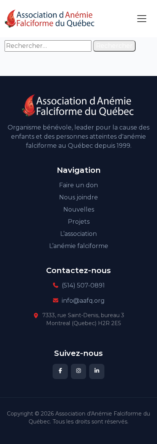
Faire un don (78, 185)
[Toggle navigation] (141, 18)
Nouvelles (78, 209)
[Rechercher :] (48, 46)
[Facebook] (60, 371)
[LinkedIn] (96, 371)
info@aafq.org (83, 300)
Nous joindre (78, 197)
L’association (78, 233)
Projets (79, 221)
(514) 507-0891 (83, 285)
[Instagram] (78, 371)
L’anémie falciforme (78, 246)
